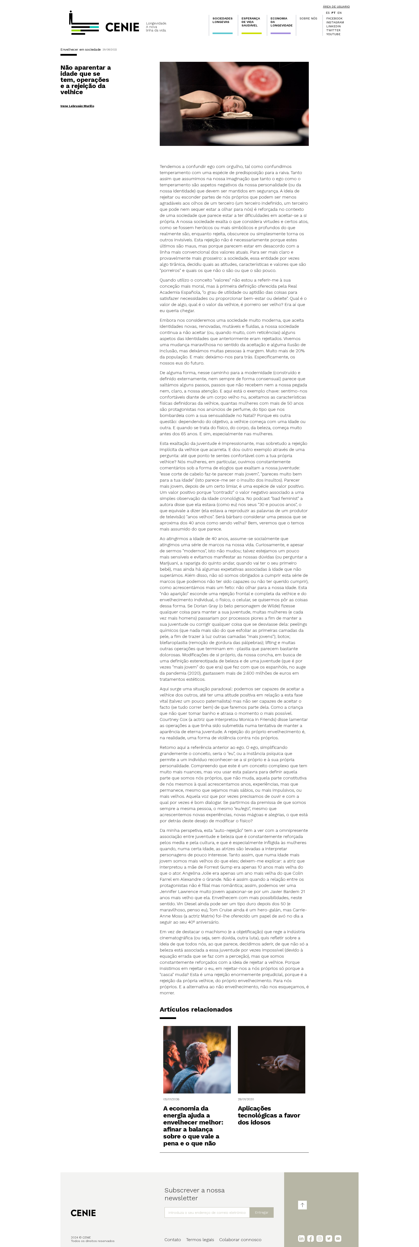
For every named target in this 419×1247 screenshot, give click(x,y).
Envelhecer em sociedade (80, 49)
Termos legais (200, 1239)
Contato (173, 1239)
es (328, 12)
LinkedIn (333, 26)
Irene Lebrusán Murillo (77, 106)
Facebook (334, 18)
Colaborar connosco (240, 1239)
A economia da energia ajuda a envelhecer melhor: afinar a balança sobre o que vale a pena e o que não (193, 1125)
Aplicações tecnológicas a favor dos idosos (269, 1115)
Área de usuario (336, 6)
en (339, 12)
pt (333, 12)
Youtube (333, 34)
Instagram (335, 22)
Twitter (333, 30)
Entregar (261, 1212)
